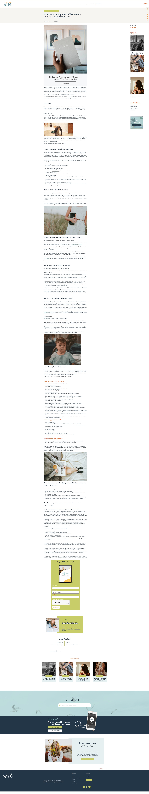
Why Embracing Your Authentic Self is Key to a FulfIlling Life (136, 95)
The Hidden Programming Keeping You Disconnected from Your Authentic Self (100, 679)
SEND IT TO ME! (56, 607)
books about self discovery (76, 244)
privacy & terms (82, 792)
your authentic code (48, 312)
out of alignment (55, 171)
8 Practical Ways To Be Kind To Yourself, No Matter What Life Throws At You (56, 645)
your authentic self (75, 153)
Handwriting (46, 318)
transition (57, 138)
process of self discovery (57, 193)
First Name (54, 585)
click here (70, 96)
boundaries (49, 531)
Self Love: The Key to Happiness (72, 644)
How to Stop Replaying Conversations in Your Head (137, 73)
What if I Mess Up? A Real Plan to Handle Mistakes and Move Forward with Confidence (137, 54)
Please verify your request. (58, 599)
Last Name (54, 590)
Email (53, 594)
